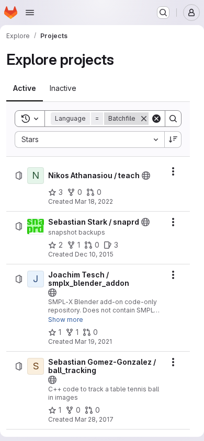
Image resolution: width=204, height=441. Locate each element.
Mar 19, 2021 (93, 341)
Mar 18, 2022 (94, 201)
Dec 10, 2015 (94, 254)
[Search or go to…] (163, 12)
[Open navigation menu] (29, 12)
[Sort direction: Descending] (173, 139)
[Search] (173, 118)
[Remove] (144, 118)
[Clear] (156, 118)
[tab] (24, 88)
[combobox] (89, 139)
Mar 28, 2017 (94, 419)
